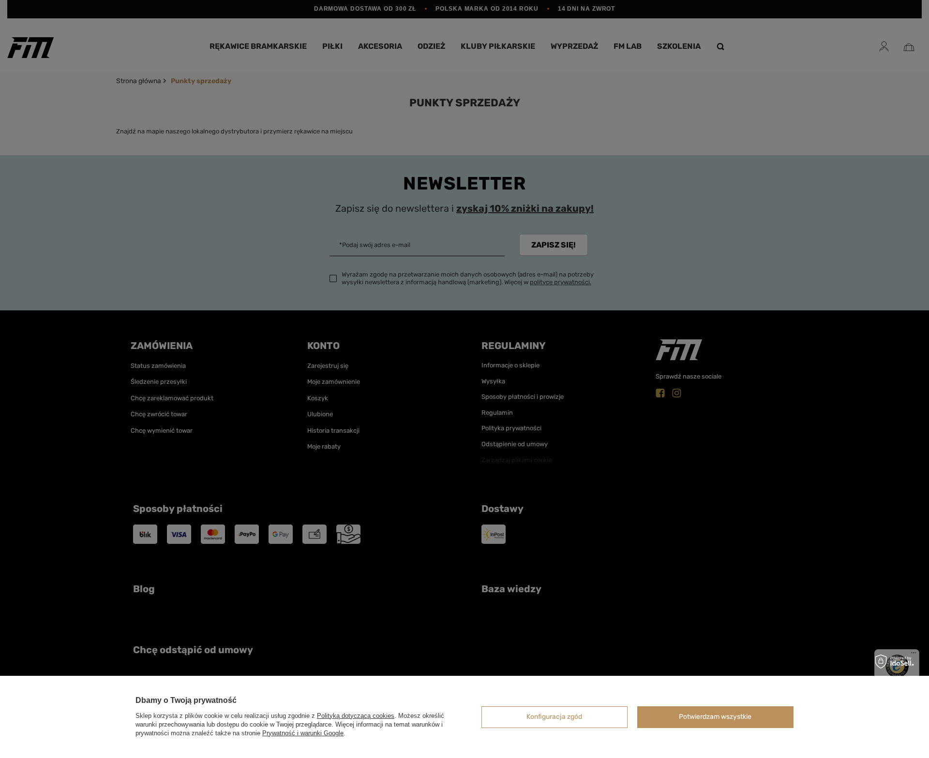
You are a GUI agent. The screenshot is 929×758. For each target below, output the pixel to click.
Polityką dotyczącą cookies (355, 715)
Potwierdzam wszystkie (715, 717)
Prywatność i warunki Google (303, 733)
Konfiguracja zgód (554, 717)
